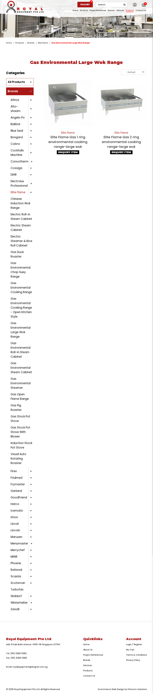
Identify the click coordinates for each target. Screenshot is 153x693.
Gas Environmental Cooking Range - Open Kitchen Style (21, 308)
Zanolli (15, 609)
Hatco (15, 504)
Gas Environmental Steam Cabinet (21, 367)
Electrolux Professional (19, 183)
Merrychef (18, 550)
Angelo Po (18, 118)
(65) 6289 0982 (18, 653)
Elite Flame (43, 43)
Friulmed (16, 478)
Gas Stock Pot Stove (20, 418)
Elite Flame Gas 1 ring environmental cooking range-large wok (67, 142)
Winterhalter (19, 603)
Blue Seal (17, 131)
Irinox (14, 517)
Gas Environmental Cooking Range (21, 287)
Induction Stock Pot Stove (21, 445)
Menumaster (19, 543)
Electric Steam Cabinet (21, 227)
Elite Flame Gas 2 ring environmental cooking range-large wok (121, 142)
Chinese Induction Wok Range (20, 203)
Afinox (15, 100)
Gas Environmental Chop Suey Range (20, 270)
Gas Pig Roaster (16, 407)
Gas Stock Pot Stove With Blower (20, 431)
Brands (30, 43)
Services (87, 665)
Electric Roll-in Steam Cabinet (21, 216)
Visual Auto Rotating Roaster (18, 458)
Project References (93, 654)
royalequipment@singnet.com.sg (30, 666)
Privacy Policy (133, 660)
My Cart (130, 649)
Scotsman (18, 583)
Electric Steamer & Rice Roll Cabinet (21, 240)
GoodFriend (19, 497)
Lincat (15, 524)
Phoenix (16, 563)
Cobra (15, 144)
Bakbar (15, 124)
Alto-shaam (15, 108)
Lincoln (15, 530)
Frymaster (18, 484)
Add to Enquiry (67, 102)
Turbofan (17, 589)
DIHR (14, 175)
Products (19, 43)
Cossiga (16, 168)
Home (9, 43)
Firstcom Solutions (137, 689)
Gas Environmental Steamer (20, 383)
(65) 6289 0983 (19, 657)
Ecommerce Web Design (111, 689)
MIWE (14, 557)
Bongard (17, 137)
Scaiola (16, 576)
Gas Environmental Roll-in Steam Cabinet (20, 350)
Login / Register (134, 644)
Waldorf (16, 596)
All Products (16, 82)
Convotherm (20, 161)
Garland (16, 491)
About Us (87, 649)
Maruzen (16, 537)
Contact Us (89, 675)
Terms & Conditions (136, 654)
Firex (14, 471)
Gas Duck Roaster (17, 254)
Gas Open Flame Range (20, 396)
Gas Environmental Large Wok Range (70, 43)
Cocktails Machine (17, 152)
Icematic (17, 511)
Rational (16, 570)
